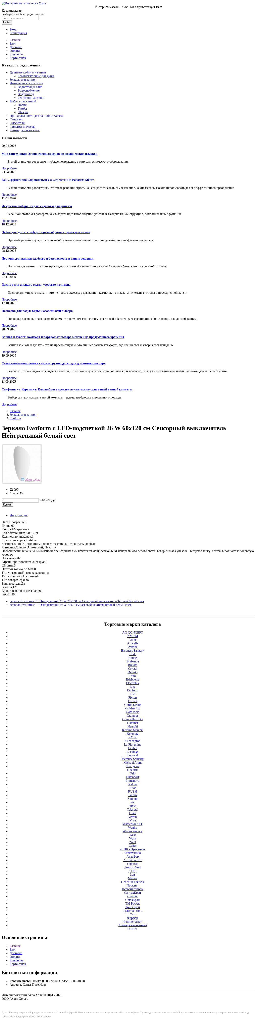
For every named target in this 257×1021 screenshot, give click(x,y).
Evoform (15, 418)
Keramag (132, 733)
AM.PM (132, 636)
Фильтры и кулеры (22, 126)
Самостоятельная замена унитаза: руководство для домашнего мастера (54, 363)
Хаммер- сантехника (132, 925)
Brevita (132, 665)
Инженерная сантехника (26, 83)
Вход (13, 29)
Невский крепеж (132, 881)
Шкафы (23, 112)
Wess (132, 835)
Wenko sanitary (132, 831)
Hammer (132, 722)
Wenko (132, 827)
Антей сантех (132, 860)
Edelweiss (132, 679)
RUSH (132, 791)
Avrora (132, 647)
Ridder (132, 784)
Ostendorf (132, 777)
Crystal (132, 668)
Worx (132, 838)
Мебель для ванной (23, 101)
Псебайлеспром (132, 889)
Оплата (15, 50)
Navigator (132, 766)
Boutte (132, 657)
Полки (22, 105)
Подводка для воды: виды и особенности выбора (37, 311)
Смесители (17, 123)
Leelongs (132, 751)
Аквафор (132, 856)
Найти (6, 22)
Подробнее (9, 168)
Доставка (16, 47)
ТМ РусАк (132, 903)
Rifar (132, 788)
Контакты (16, 54)
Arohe (132, 639)
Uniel (132, 813)
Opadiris (132, 769)
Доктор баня (132, 867)
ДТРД (132, 871)
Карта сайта (18, 58)
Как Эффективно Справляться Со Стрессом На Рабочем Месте (48, 179)
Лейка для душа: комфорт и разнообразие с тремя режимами (46, 232)
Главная (15, 40)
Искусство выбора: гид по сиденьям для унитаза (37, 206)
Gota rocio (132, 712)
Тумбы (22, 108)
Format (132, 701)
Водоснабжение (29, 90)
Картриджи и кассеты (25, 130)
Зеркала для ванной (23, 79)
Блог (13, 43)
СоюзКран (132, 900)
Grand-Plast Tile (132, 719)
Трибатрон (132, 907)
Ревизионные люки (31, 97)
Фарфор (132, 918)
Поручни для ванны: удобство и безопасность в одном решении (47, 258)
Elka (133, 686)
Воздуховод (26, 94)
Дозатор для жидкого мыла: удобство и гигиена (36, 284)
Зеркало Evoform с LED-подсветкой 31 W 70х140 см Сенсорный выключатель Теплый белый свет (77, 601)
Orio (133, 773)
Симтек (132, 896)
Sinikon (133, 798)
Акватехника (132, 853)
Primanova (132, 780)
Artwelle (132, 643)
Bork (132, 654)
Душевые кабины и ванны (28, 72)
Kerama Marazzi (132, 730)
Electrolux (132, 683)
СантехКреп (132, 892)
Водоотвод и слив (30, 87)
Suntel (132, 806)
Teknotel (132, 809)
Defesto (133, 672)
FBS (133, 694)
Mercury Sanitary (132, 759)
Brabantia (132, 661)
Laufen (132, 748)
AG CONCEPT (132, 632)
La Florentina (132, 744)
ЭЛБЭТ (132, 928)
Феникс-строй (132, 921)
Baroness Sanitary (132, 650)
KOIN (132, 737)
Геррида (132, 863)
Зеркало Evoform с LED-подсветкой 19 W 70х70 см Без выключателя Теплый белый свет (70, 604)
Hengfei (132, 726)
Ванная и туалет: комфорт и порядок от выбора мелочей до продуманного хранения (63, 337)
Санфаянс (16, 119)
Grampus (132, 715)
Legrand (132, 755)
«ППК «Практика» (133, 849)
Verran (132, 816)
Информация (19, 515)
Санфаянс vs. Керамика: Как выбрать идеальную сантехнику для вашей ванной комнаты (67, 389)
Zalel (132, 842)
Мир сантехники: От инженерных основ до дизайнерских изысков (49, 153)
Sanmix (132, 795)
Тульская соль (132, 910)
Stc (133, 802)
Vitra (133, 820)
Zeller (132, 845)
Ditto (132, 676)
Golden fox (132, 708)
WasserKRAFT (133, 824)
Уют (133, 914)
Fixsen (132, 697)
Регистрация (18, 33)
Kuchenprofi (132, 741)
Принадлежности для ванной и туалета (36, 115)
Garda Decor (132, 704)
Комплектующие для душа (36, 76)
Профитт (132, 885)
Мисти (132, 878)
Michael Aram (132, 762)
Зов (132, 874)
